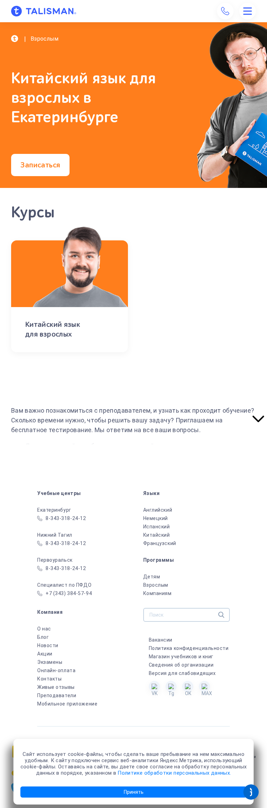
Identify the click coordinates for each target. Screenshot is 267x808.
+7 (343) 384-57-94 (69, 593)
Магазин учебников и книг (181, 656)
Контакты (49, 679)
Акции (44, 654)
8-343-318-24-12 (66, 518)
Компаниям (157, 593)
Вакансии (160, 640)
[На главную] (43, 11)
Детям (151, 576)
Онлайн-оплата (56, 670)
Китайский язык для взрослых (52, 329)
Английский (157, 510)
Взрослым (155, 585)
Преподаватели (56, 695)
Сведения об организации (181, 665)
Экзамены (49, 662)
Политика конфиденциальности (189, 648)
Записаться (40, 165)
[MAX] (204, 686)
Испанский (156, 526)
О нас (44, 629)
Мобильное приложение (67, 704)
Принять (134, 792)
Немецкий (155, 518)
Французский (159, 543)
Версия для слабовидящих (182, 673)
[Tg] (171, 686)
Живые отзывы (56, 687)
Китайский (156, 535)
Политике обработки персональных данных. (174, 773)
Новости (47, 645)
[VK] (154, 686)
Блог (43, 637)
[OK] (187, 686)
